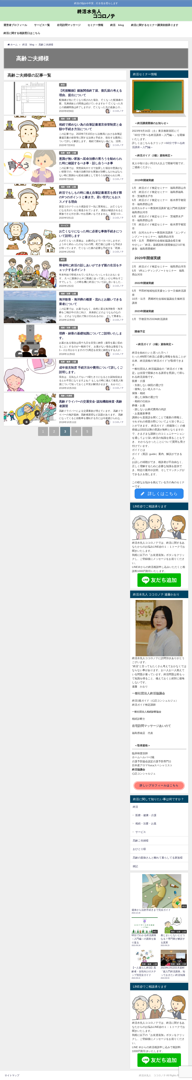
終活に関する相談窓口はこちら (22, 33)
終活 (63, 85)
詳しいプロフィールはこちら (159, 785)
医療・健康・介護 (68, 153)
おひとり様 (139, 849)
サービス (64, 225)
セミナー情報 (95, 25)
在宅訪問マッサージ (69, 25)
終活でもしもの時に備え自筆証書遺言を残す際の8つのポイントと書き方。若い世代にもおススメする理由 (90, 197)
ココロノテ (118, 111)
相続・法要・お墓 (68, 119)
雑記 (135, 866)
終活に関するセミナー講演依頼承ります (154, 25)
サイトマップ (12, 1075)
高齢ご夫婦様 (66, 396)
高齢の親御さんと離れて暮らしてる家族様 (158, 857)
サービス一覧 (42, 25)
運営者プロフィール (15, 25)
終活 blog (117, 25)
